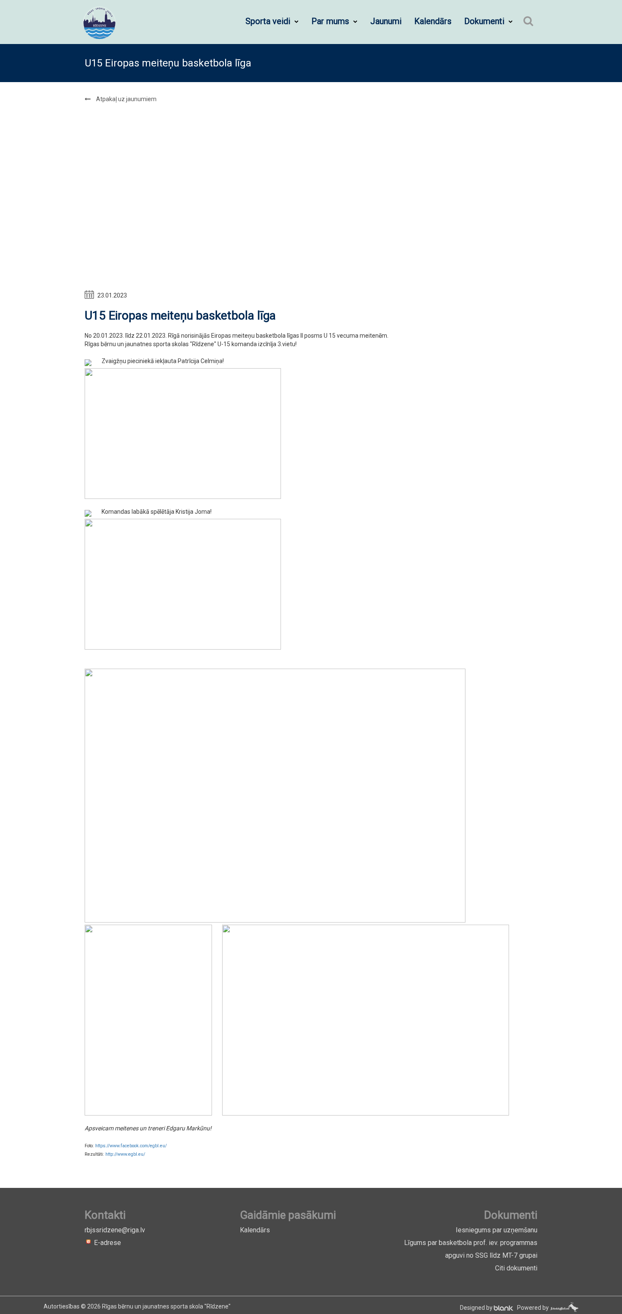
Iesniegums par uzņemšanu (496, 1230)
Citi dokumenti (516, 1268)
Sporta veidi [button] (268, 21)
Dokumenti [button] (485, 21)
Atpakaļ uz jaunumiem (126, 99)
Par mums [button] (331, 21)
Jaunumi (386, 21)
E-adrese (106, 1243)
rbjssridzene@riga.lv (115, 1230)
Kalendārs (432, 21)
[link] (131, 1146)
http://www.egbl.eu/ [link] (125, 1154)
